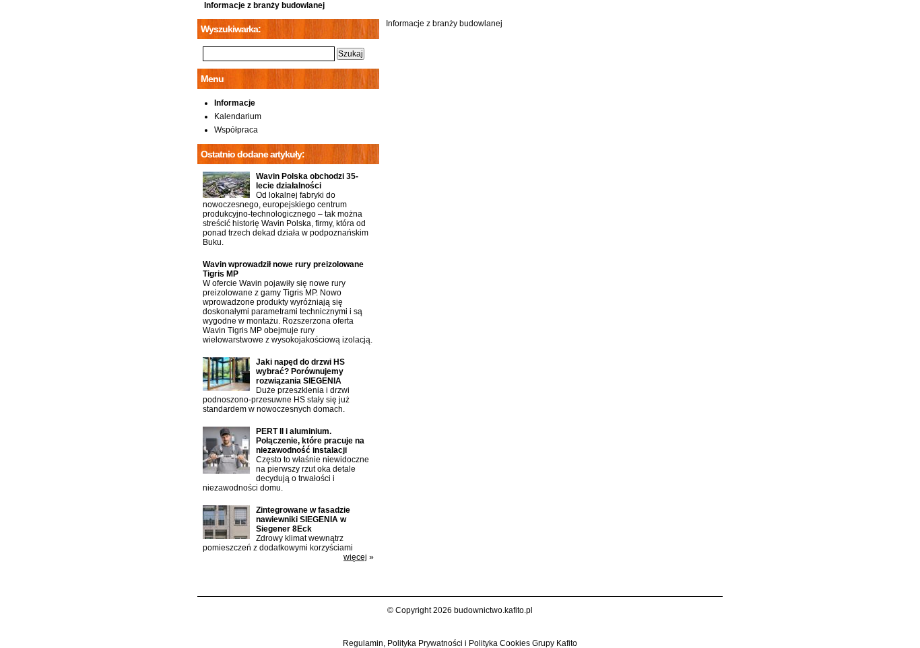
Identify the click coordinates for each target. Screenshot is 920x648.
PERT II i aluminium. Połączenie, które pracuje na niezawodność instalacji (310, 441)
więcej (355, 557)
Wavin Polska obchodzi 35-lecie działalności (307, 181)
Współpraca (236, 130)
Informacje (234, 103)
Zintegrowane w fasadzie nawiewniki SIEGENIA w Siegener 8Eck (303, 519)
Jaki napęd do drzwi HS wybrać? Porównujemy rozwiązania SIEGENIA (300, 371)
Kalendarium (237, 116)
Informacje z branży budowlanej (264, 5)
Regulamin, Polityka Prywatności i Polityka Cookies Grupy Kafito (460, 643)
